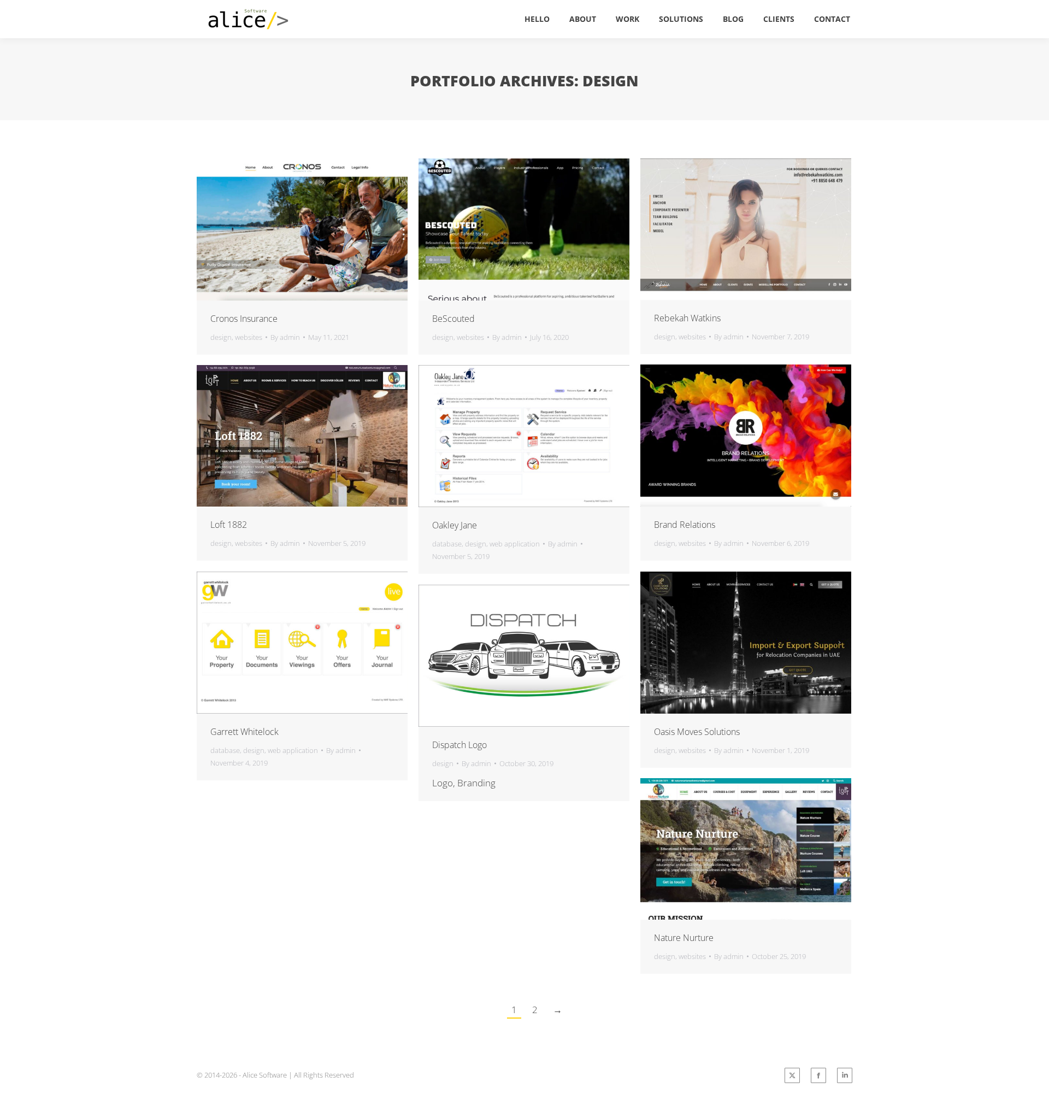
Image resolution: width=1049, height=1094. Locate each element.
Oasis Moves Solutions (697, 732)
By (285, 337)
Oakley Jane (454, 525)
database (447, 544)
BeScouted (453, 319)
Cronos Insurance (244, 319)
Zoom (302, 229)
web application (515, 544)
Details (332, 229)
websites (248, 337)
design (221, 337)
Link (273, 229)
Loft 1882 (228, 525)
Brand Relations (684, 525)
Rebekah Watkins (687, 318)
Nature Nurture (684, 938)
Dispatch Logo (459, 745)
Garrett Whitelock (244, 732)
